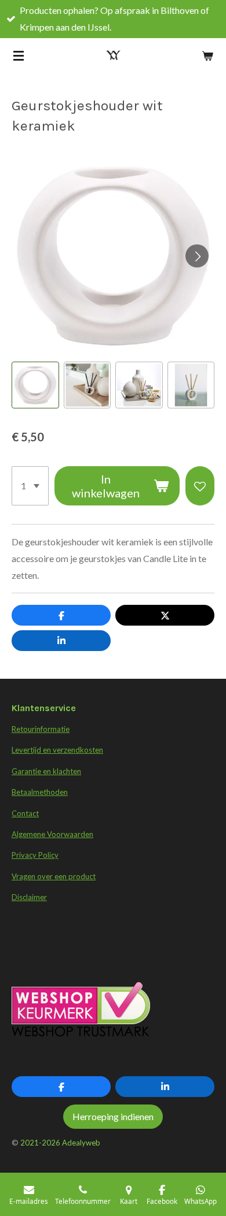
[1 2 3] (30, 485)
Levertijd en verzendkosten (57, 749)
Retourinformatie (41, 729)
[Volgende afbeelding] (197, 255)
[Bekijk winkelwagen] (207, 55)
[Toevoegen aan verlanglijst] (199, 485)
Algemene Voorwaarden (52, 834)
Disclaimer (29, 897)
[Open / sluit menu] (18, 55)
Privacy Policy (35, 855)
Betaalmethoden (40, 792)
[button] (35, 385)
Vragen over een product (54, 876)
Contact (25, 813)
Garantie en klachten (46, 771)
